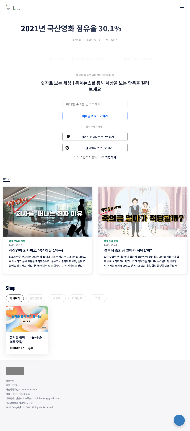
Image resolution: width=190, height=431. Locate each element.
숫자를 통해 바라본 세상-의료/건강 (26, 339)
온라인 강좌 (36, 298)
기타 (97, 298)
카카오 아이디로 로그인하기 (98, 137)
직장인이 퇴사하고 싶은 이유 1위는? (36, 250)
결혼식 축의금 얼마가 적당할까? (128, 250)
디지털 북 (77, 298)
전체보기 (15, 298)
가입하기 (110, 157)
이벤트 (56, 298)
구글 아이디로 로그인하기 (98, 148)
